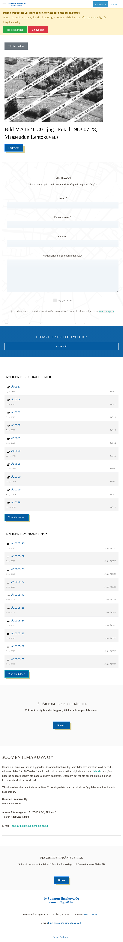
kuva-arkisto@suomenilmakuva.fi (29, 825)
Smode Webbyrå (60, 937)
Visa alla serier (16, 517)
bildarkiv (96, 771)
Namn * (62, 198)
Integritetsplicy (106, 311)
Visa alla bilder (16, 674)
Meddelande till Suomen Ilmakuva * (62, 255)
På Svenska (100, 4)
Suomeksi (115, 4)
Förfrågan (14, 148)
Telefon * (63, 236)
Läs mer (61, 725)
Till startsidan (16, 46)
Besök (61, 880)
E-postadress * (62, 217)
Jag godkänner (65, 300)
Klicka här (61, 346)
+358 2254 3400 (91, 914)
